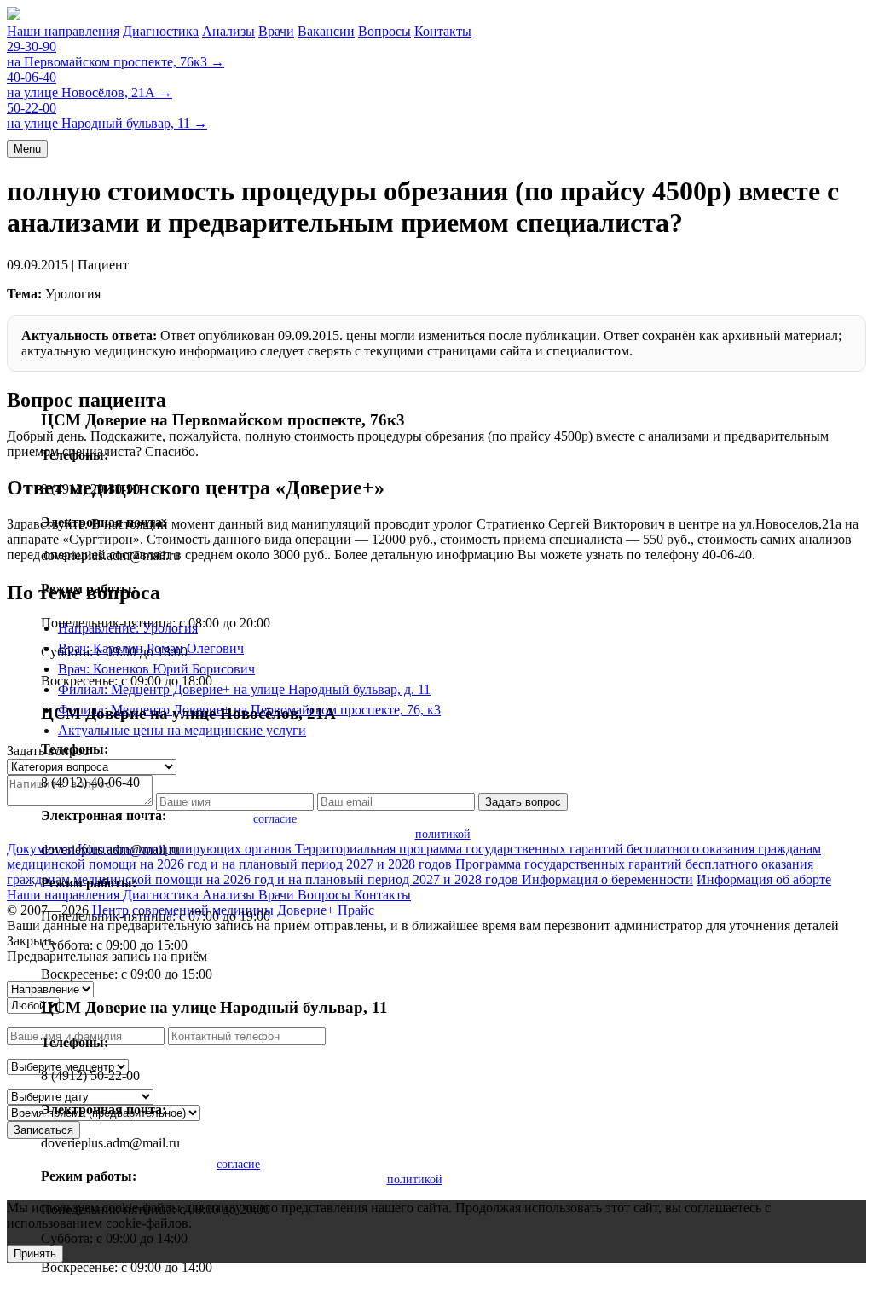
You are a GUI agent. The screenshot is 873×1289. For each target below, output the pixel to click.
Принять (35, 1253)
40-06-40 (31, 77)
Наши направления (63, 31)
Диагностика (161, 31)
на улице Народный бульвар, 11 (107, 123)
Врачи (276, 31)
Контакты (442, 31)
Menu (27, 148)
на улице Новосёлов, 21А (89, 92)
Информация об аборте (764, 879)
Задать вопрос (523, 801)
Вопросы (384, 31)
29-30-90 (31, 46)
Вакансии (326, 31)
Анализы (228, 31)
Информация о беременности (607, 879)
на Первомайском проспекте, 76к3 (115, 62)
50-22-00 (31, 108)
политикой (443, 834)
